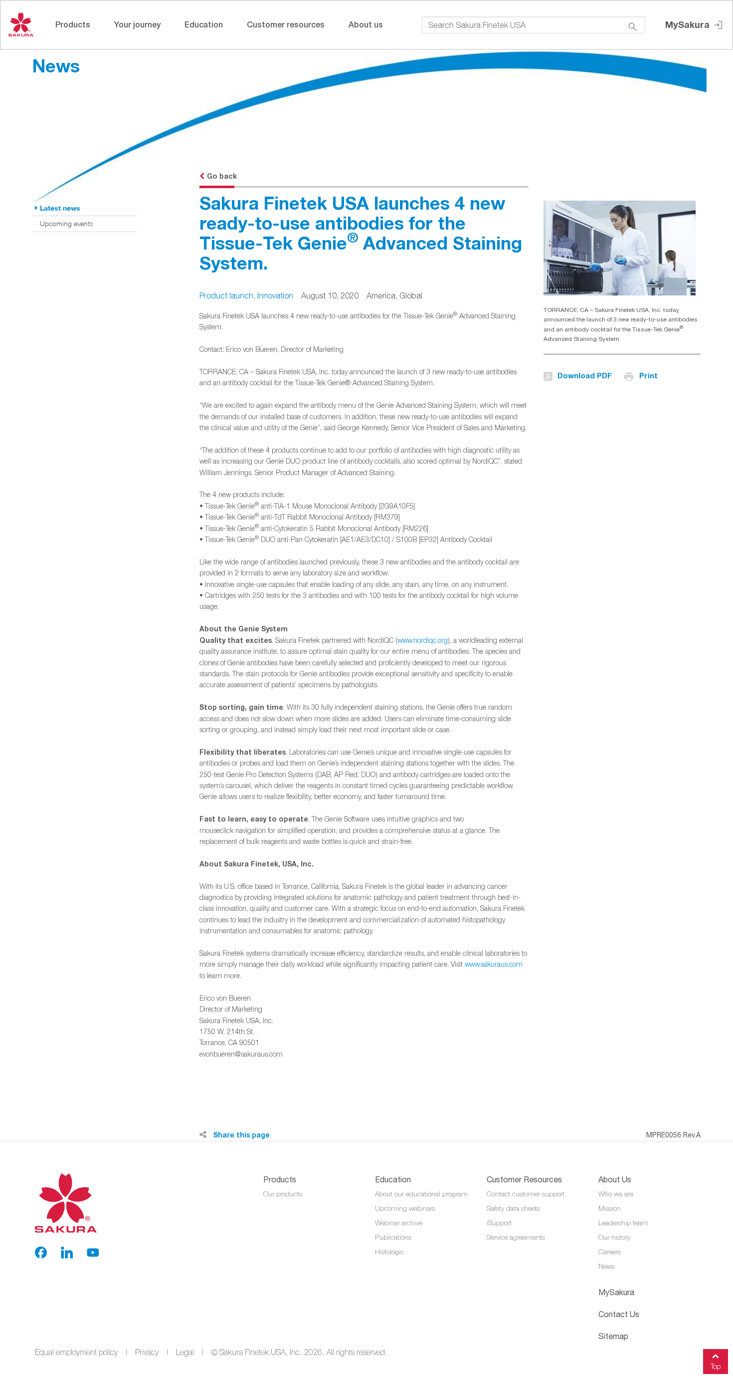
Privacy (147, 1352)
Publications (393, 1237)
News (606, 1266)
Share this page (240, 1134)
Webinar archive (398, 1223)
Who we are (615, 1194)
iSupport (499, 1223)
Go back (222, 176)
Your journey (137, 24)
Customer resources (286, 24)
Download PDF (584, 375)
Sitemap (613, 1336)
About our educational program (421, 1194)
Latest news (60, 208)
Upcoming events (66, 223)
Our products (282, 1194)
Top (716, 1366)
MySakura (688, 24)
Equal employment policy (76, 1352)
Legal (185, 1352)
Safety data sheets (513, 1208)
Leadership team (623, 1223)
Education (203, 24)
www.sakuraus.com (494, 964)
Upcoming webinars (405, 1208)
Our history (614, 1237)
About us (366, 24)
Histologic (389, 1252)
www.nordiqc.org (422, 640)
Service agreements (516, 1237)
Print (648, 375)
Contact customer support (525, 1194)
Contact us (618, 1314)
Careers (609, 1252)
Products (72, 24)
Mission (609, 1208)
